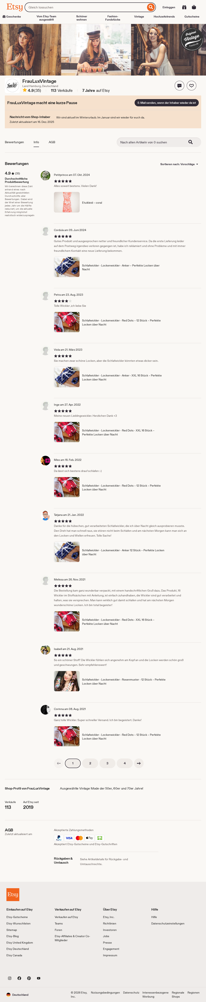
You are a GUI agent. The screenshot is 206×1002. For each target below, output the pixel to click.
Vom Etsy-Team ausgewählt (46, 18)
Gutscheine (191, 16)
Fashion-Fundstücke (112, 18)
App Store (20, 969)
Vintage (139, 16)
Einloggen (169, 7)
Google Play (50, 969)
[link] (59, 763)
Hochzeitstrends (164, 16)
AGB (52, 142)
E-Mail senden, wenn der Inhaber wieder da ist (167, 102)
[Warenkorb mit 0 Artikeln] (194, 7)
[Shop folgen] (191, 85)
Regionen (193, 992)
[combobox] (85, 7)
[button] (179, 85)
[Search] (193, 142)
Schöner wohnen (81, 18)
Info (36, 142)
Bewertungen (14, 142)
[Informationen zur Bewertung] (24, 90)
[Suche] (151, 7)
